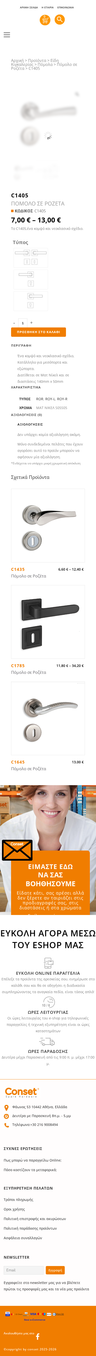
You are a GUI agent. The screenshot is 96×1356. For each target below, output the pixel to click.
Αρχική (17, 60)
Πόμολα (45, 64)
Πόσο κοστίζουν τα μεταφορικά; (30, 1169)
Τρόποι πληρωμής (18, 1199)
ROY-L (50, 399)
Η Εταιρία (48, 7)
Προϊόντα (37, 60)
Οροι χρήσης (14, 1209)
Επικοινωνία (65, 7)
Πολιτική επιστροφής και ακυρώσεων (35, 1218)
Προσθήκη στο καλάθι (38, 332)
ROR (39, 399)
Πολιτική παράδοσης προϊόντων (30, 1228)
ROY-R (62, 399)
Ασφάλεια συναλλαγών (23, 1238)
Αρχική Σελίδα (29, 7)
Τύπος (20, 242)
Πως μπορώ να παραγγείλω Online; (33, 1160)
